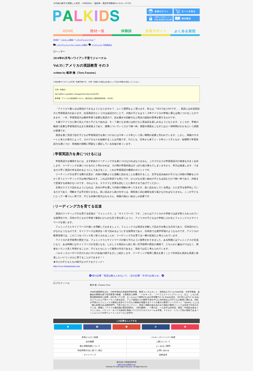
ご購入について (163, 342)
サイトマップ (90, 355)
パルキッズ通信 (81, 45)
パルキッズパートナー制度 (163, 337)
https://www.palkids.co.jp (126, 364)
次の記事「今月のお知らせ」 (146, 275)
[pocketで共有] (185, 327)
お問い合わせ (163, 350)
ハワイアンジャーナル (65, 45)
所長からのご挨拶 (90, 337)
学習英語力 (107, 45)
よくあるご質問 (163, 346)
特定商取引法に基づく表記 (90, 350)
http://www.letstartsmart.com (66, 266)
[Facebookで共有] (97, 327)
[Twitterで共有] (68, 327)
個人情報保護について (90, 346)
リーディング (97, 45)
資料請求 (163, 355)
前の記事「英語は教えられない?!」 (110, 275)
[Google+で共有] (126, 327)
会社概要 (90, 342)
